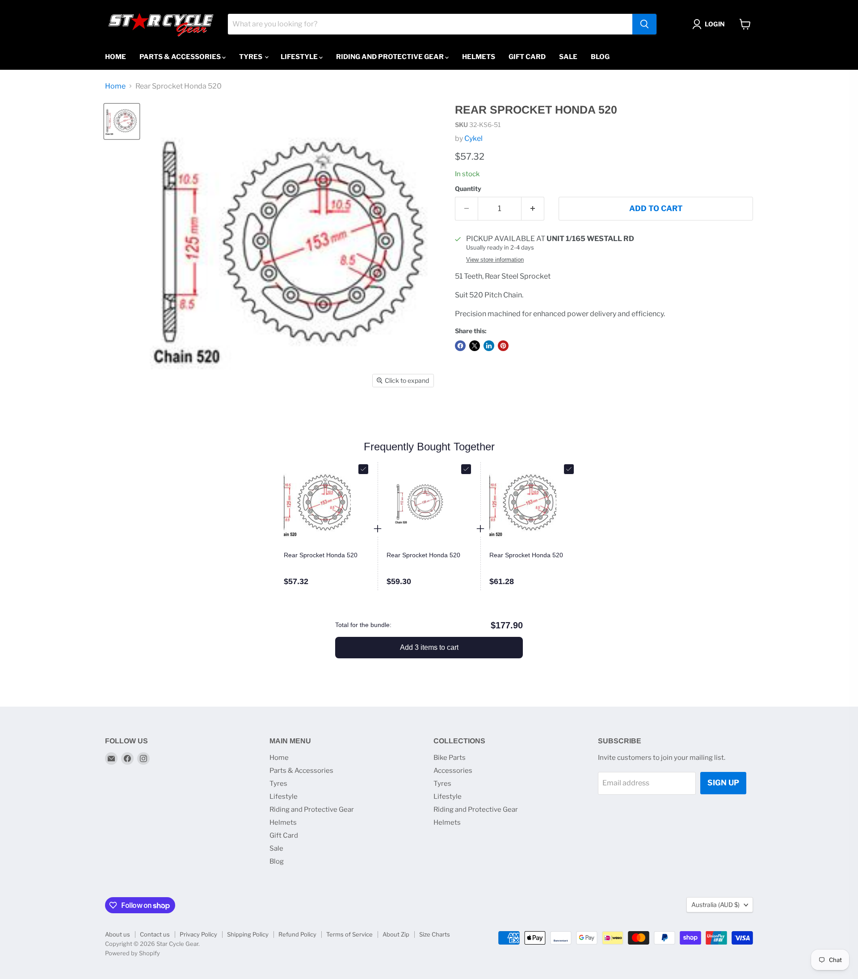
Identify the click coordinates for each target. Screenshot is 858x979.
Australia (715, 904)
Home (115, 57)
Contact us (155, 934)
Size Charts (434, 934)
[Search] (644, 24)
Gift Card (527, 57)
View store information (495, 260)
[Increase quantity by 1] (533, 209)
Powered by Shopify (132, 953)
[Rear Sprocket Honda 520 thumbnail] (121, 121)
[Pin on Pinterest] (503, 345)
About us (117, 934)
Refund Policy (297, 934)
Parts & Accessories (180, 57)
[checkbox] (363, 469)
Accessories (452, 771)
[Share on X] (474, 345)
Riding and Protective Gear (390, 57)
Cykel (473, 138)
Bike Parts (449, 758)
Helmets (478, 57)
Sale (568, 57)
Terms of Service (349, 934)
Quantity (468, 188)
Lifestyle (300, 57)
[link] (326, 555)
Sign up (723, 782)
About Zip (396, 934)
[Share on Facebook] (460, 345)
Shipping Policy (248, 934)
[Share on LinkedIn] (489, 345)
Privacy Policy (198, 934)
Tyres (251, 57)
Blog (600, 57)
